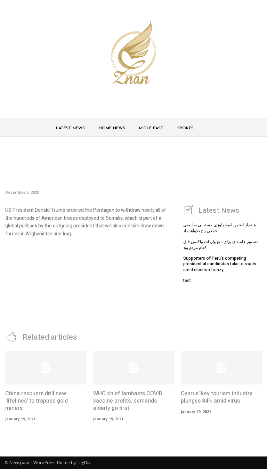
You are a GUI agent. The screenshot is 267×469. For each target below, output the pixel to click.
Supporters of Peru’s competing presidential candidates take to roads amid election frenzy (219, 264)
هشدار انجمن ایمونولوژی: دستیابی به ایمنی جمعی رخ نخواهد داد (219, 228)
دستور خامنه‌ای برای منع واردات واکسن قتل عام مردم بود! (220, 244)
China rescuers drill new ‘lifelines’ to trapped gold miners (36, 400)
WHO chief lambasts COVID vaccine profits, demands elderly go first (127, 400)
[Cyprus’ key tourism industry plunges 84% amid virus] (221, 368)
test (187, 280)
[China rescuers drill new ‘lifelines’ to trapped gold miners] (45, 368)
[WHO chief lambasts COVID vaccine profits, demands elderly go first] (133, 368)
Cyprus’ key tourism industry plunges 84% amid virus (216, 397)
